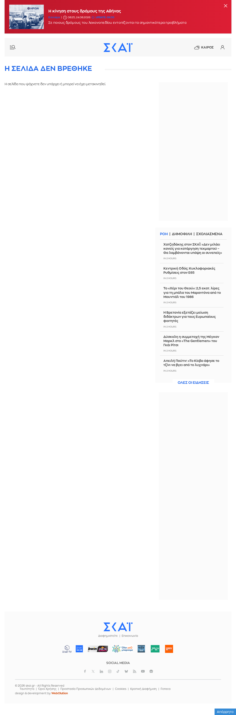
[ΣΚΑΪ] (118, 47)
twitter (93, 671)
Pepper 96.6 (141, 649)
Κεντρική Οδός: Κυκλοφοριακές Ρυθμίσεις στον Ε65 (189, 270)
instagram (109, 671)
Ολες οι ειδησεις (193, 383)
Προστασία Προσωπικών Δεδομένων (85, 689)
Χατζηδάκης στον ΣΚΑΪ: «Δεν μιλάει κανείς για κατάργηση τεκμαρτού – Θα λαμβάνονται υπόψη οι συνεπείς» (192, 248)
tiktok (118, 671)
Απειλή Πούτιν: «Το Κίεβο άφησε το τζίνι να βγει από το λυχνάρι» (191, 363)
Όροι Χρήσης (47, 689)
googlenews (151, 671)
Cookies (120, 689)
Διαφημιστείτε (108, 635)
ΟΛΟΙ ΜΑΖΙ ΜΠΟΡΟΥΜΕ (121, 651)
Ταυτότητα (27, 689)
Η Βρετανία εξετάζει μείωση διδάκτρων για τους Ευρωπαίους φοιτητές (189, 316)
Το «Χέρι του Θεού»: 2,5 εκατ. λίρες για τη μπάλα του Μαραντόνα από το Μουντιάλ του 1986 (192, 292)
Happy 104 (169, 649)
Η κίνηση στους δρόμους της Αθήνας (84, 11)
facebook (85, 671)
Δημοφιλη (182, 234)
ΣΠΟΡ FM (98, 649)
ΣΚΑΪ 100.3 (79, 649)
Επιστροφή (224, 698)
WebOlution (59, 693)
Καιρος (207, 47)
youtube (143, 671)
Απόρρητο (225, 711)
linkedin (101, 671)
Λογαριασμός (222, 47)
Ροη (164, 234)
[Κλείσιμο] (225, 6)
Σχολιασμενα (209, 234)
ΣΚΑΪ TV (67, 649)
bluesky (126, 671)
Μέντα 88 (155, 649)
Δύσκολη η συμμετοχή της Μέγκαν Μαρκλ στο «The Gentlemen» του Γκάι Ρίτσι (191, 341)
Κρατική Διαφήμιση (143, 689)
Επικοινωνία (130, 635)
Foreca (166, 689)
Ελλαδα (54, 17)
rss (134, 671)
